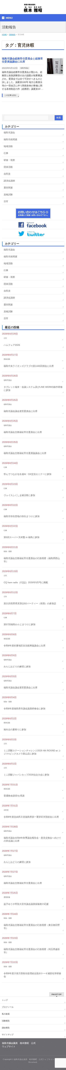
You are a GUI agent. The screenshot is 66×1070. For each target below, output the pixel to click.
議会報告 (6, 1028)
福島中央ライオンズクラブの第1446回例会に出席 (29, 366)
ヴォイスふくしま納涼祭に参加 (19, 495)
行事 (6, 153)
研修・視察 (9, 160)
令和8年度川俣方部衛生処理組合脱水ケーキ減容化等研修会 (32, 975)
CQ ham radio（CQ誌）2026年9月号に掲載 (26, 582)
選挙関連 (8, 187)
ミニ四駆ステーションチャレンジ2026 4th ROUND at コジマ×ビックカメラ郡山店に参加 (32, 752)
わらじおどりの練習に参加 (17, 666)
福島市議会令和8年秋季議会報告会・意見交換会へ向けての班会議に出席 (32, 839)
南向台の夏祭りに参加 (15, 729)
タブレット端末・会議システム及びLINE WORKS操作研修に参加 (33, 388)
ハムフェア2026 (12, 345)
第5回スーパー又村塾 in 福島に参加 (21, 537)
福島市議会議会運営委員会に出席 (20, 411)
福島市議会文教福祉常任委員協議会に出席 (25, 453)
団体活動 (8, 167)
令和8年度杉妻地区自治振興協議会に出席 (24, 645)
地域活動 (8, 146)
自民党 (7, 174)
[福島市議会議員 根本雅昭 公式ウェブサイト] (33, 9)
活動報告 (6, 1021)
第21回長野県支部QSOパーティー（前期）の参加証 (30, 603)
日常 (6, 201)
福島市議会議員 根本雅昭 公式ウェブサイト (34, 1059)
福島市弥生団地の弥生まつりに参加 (22, 516)
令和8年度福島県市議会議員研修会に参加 (24, 708)
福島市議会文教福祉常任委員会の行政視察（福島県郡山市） (32, 560)
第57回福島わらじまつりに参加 (19, 624)
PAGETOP (57, 994)
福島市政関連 (10, 139)
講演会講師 (9, 180)
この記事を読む (10, 95)
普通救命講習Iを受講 (14, 795)
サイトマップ (7, 1034)
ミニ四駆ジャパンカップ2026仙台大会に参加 (26, 774)
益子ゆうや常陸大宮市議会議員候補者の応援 (26, 904)
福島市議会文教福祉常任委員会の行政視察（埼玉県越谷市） (32, 951)
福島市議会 (25, 68)
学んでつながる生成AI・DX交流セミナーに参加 (27, 474)
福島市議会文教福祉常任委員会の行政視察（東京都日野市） (32, 926)
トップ (5, 1000)
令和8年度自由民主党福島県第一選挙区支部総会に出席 (31, 817)
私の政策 (6, 1014)
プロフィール (7, 1007)
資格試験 (8, 194)
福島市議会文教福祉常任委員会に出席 (23, 432)
